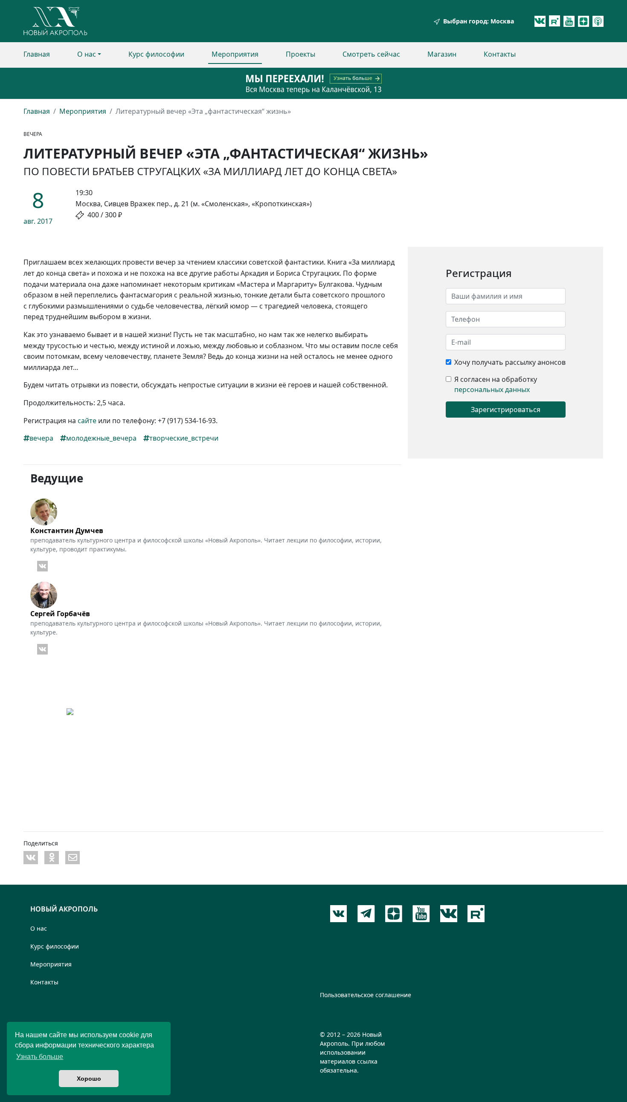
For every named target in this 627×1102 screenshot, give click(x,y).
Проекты (300, 54)
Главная (36, 54)
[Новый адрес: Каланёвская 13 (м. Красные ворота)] (313, 83)
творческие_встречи (183, 438)
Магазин (441, 54)
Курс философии (156, 54)
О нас (86, 54)
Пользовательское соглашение (365, 995)
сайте (87, 420)
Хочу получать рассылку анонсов (510, 362)
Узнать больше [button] (39, 1056)
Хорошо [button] (89, 1078)
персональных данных (492, 389)
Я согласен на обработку (495, 379)
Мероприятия (235, 54)
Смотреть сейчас (371, 54)
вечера (41, 438)
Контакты (500, 54)
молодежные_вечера (101, 438)
